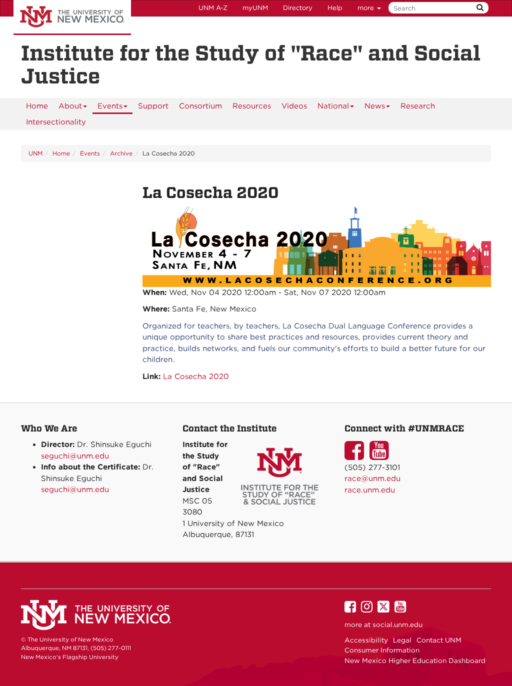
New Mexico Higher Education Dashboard (415, 660)
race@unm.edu (372, 478)
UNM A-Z (213, 8)
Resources (251, 106)
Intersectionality (56, 122)
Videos (294, 106)
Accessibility (366, 640)
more (367, 8)
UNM (35, 153)
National (333, 106)
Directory (297, 8)
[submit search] (480, 8)
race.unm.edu (369, 490)
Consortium (200, 106)
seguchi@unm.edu (75, 456)
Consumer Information (382, 650)
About (70, 106)
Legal (402, 640)
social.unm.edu (397, 624)
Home (37, 106)
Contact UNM (439, 640)
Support (153, 106)
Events (110, 106)
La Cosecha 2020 (196, 376)
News (374, 106)
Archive (121, 153)
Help (335, 8)
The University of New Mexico (72, 17)
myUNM (255, 8)
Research (417, 106)
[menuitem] (37, 106)
